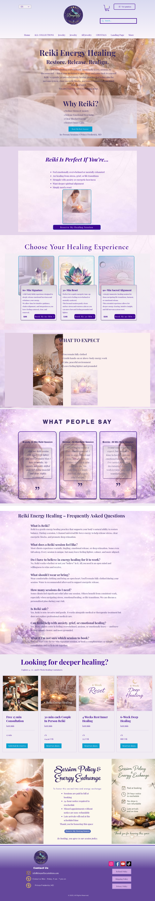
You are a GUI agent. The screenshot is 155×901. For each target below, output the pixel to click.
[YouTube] (123, 863)
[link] (20, 719)
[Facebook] (117, 863)
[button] (107, 8)
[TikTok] (129, 863)
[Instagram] (111, 863)
